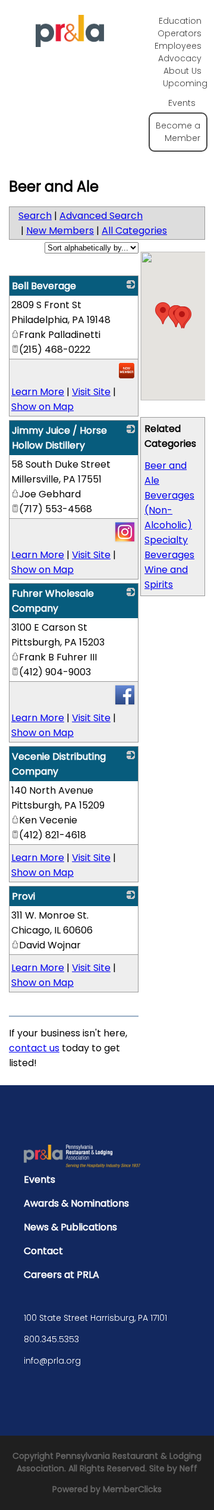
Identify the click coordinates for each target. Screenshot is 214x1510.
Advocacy (180, 58)
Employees (178, 46)
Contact (43, 1251)
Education (180, 21)
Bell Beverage (44, 286)
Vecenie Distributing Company (59, 764)
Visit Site (91, 392)
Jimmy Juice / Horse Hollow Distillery (59, 438)
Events (39, 1179)
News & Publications (70, 1227)
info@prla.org (52, 1361)
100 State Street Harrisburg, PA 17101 (95, 1318)
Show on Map (42, 406)
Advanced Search (101, 216)
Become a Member (178, 132)
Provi (23, 896)
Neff (188, 1468)
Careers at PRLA (61, 1275)
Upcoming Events (185, 93)
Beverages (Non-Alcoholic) (169, 510)
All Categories (134, 230)
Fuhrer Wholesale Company (53, 601)
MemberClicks (132, 1489)
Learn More (37, 392)
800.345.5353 (51, 1339)
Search (35, 216)
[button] (181, 317)
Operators (180, 33)
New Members (60, 230)
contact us (34, 1048)
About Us (182, 71)
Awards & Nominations (76, 1203)
